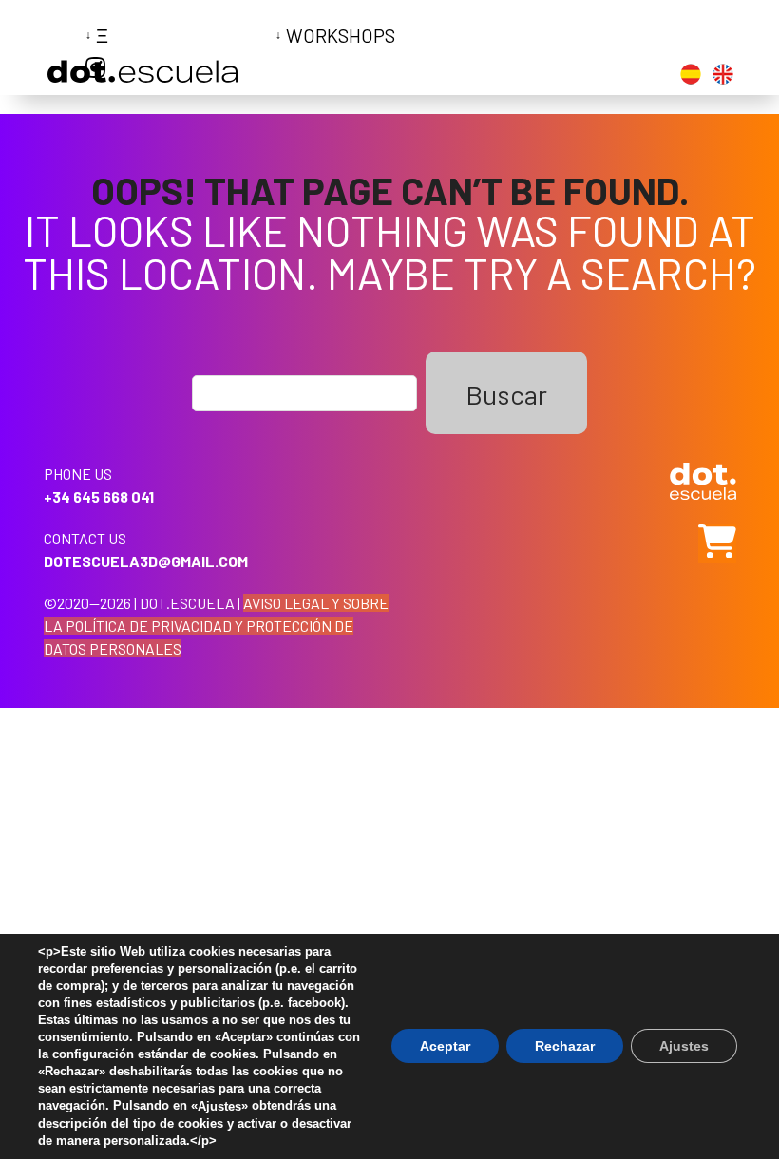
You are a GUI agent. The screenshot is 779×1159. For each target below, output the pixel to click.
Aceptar (445, 1046)
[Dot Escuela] (143, 75)
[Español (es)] (690, 77)
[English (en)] (723, 77)
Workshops (340, 35)
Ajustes (219, 1106)
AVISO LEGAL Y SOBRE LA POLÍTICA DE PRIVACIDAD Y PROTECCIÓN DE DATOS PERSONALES (216, 625)
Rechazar (565, 1046)
